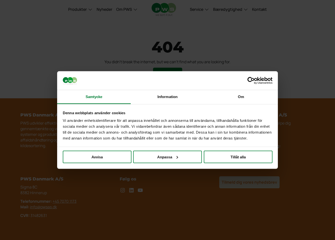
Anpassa (164, 157)
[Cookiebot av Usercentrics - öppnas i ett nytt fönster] (251, 80)
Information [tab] (167, 97)
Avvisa (97, 157)
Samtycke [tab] (94, 97)
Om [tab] (241, 97)
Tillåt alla (238, 157)
